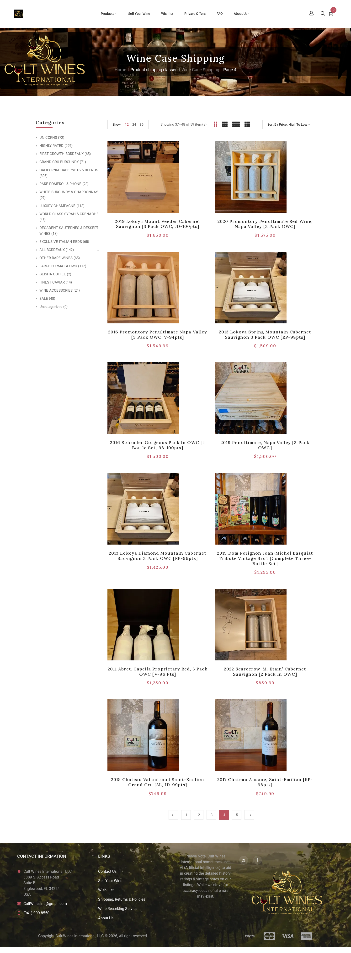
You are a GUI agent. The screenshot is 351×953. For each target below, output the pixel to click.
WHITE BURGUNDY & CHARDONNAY (68, 192)
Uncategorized (50, 307)
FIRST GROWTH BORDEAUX (61, 154)
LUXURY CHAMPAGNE (57, 206)
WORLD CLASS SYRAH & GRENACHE (69, 214)
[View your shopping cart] (331, 14)
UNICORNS (48, 137)
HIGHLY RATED (51, 146)
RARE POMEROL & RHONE (60, 184)
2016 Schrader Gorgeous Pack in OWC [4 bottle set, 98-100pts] (157, 445)
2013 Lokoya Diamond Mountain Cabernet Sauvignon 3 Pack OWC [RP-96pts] (157, 555)
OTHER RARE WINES (56, 258)
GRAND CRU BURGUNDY (59, 162)
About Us (105, 918)
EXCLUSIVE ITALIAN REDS (60, 242)
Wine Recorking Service (117, 908)
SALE (43, 298)
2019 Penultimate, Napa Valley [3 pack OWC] (265, 445)
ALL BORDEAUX (52, 250)
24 (134, 124)
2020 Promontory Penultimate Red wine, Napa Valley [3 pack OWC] (265, 224)
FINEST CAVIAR (52, 282)
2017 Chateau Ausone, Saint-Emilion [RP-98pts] (265, 782)
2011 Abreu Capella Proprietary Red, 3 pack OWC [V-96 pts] (158, 671)
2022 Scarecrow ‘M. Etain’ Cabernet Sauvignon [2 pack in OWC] (265, 671)
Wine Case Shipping (200, 69)
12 (127, 124)
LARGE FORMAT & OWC (58, 266)
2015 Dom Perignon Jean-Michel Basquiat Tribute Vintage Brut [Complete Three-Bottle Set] (265, 558)
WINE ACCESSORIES (56, 290)
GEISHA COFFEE (52, 274)
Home (120, 69)
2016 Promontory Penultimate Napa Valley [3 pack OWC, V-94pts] (157, 334)
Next (249, 815)
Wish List (106, 890)
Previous (173, 815)
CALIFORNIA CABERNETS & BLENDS (68, 170)
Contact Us (107, 871)
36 (142, 124)
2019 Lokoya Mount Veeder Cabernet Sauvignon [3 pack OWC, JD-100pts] (157, 224)
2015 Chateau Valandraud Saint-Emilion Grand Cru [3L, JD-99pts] (157, 782)
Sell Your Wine (110, 880)
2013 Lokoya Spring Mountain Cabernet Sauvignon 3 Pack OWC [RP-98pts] (265, 334)
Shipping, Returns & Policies (121, 899)
